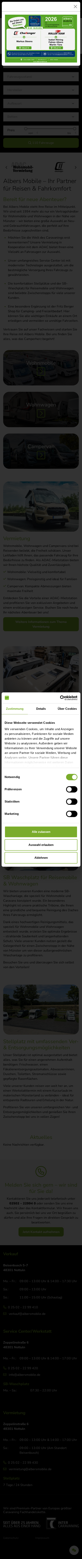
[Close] (75, 6)
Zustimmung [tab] (15, 708)
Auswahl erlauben (41, 844)
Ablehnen (41, 857)
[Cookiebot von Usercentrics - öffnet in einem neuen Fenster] (60, 697)
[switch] (71, 789)
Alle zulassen (41, 831)
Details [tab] (41, 708)
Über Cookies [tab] (67, 708)
